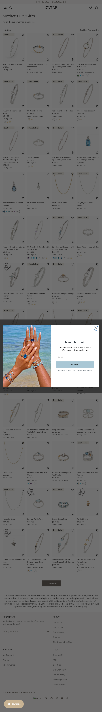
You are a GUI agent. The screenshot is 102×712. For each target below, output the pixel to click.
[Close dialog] (96, 328)
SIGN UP (75, 365)
